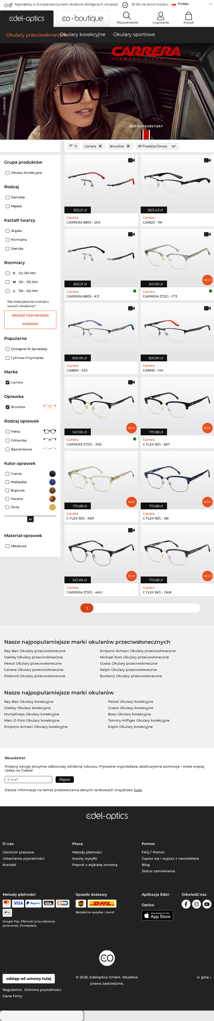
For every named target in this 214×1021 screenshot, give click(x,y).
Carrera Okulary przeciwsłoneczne (33, 670)
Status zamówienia (158, 871)
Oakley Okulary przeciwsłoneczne (33, 657)
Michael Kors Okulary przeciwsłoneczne (134, 657)
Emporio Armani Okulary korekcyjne (36, 727)
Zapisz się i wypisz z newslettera (170, 858)
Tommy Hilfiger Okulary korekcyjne (139, 720)
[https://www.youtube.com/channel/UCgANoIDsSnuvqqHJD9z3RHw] (207, 905)
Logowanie (161, 22)
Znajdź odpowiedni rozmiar (30, 319)
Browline (18, 407)
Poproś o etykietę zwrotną (94, 865)
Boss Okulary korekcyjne (129, 714)
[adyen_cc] (6, 904)
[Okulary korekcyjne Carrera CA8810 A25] (101, 329)
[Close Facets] (30, 146)
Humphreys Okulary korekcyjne (31, 714)
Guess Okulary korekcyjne (130, 708)
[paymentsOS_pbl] (62, 904)
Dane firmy (12, 996)
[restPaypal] (33, 904)
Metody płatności (87, 852)
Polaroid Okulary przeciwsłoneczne (34, 676)
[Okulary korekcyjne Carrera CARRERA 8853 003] (101, 181)
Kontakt (9, 865)
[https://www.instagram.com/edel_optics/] (196, 905)
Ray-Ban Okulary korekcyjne (28, 701)
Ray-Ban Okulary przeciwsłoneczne (35, 651)
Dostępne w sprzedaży (29, 349)
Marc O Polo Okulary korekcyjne (32, 720)
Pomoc (148, 843)
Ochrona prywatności (42, 990)
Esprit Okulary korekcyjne (130, 727)
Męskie (16, 206)
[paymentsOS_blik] (49, 904)
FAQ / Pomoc (153, 852)
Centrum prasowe (18, 852)
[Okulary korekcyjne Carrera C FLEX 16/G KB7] (101, 477)
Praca (77, 843)
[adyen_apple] (7, 913)
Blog (146, 865)
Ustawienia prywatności (23, 858)
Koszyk (188, 22)
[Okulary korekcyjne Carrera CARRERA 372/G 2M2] (101, 403)
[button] (27, 18)
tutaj (138, 790)
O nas (8, 843)
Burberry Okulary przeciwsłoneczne (131, 676)
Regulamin (12, 990)
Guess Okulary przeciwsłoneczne (128, 663)
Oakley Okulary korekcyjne (27, 708)
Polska (183, 4)
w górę (203, 977)
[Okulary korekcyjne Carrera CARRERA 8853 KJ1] (101, 255)
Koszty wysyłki (84, 858)
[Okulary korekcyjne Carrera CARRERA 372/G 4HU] (101, 551)
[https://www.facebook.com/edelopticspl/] (186, 905)
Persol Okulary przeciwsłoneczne (33, 663)
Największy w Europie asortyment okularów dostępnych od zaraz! (66, 4)
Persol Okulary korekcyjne (130, 701)
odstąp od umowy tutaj (28, 978)
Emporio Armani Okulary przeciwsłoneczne (138, 651)
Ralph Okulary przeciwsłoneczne (128, 670)
